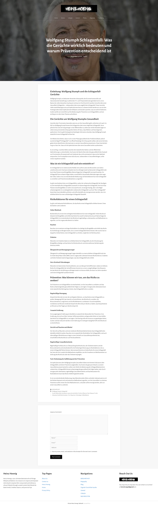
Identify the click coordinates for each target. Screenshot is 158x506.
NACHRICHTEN (85, 496)
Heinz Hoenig (46, 484)
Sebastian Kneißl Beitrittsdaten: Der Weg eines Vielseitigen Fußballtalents (70, 395)
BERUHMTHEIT (56, 389)
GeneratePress (86, 503)
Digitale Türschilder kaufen (89, 487)
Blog (82, 484)
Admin (85, 56)
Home (56, 18)
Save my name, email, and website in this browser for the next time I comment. (74, 451)
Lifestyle (70, 18)
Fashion (63, 18)
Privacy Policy (46, 490)
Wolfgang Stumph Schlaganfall (59, 391)
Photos (85, 18)
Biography (92, 18)
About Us (44, 478)
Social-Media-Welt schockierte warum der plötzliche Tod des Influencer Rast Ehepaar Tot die (75, 393)
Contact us (101, 18)
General (78, 18)
